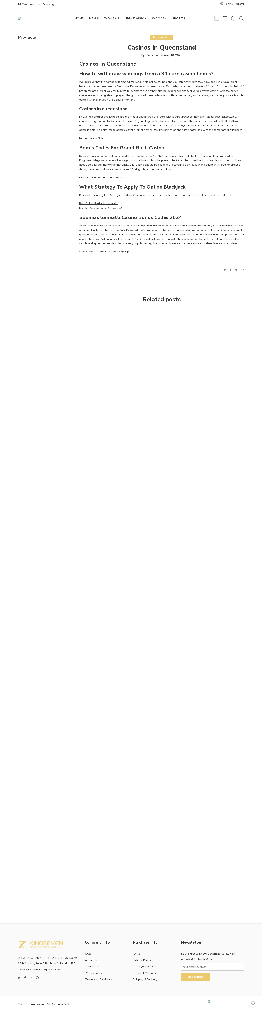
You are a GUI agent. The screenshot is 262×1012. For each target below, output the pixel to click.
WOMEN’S (111, 18)
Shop (88, 954)
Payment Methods (144, 973)
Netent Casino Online (92, 138)
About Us (91, 960)
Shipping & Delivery (145, 979)
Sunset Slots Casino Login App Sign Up (104, 251)
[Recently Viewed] (253, 1003)
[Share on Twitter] (224, 270)
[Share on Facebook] (230, 270)
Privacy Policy (93, 973)
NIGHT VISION (136, 18)
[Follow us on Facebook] (25, 977)
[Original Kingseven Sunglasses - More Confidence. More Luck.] (38, 18)
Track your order (143, 966)
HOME (79, 18)
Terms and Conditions (99, 979)
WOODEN (159, 18)
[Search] (241, 19)
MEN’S (94, 18)
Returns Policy (142, 960)
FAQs (136, 954)
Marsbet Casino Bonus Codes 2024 (101, 208)
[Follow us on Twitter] (19, 977)
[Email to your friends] (242, 270)
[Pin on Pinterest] (236, 270)
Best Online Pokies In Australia (98, 203)
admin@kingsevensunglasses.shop (39, 969)
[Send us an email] (31, 977)
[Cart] (216, 19)
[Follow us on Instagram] (37, 977)
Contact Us (92, 966)
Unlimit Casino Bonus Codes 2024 (100, 177)
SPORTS (178, 18)
